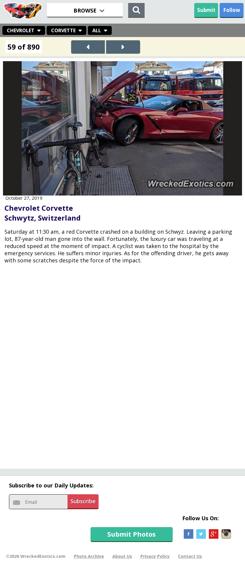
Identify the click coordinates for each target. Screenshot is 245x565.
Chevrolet (20, 30)
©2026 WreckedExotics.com (35, 556)
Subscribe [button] (83, 501)
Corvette (63, 30)
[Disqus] (122, 370)
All (96, 30)
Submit (206, 10)
